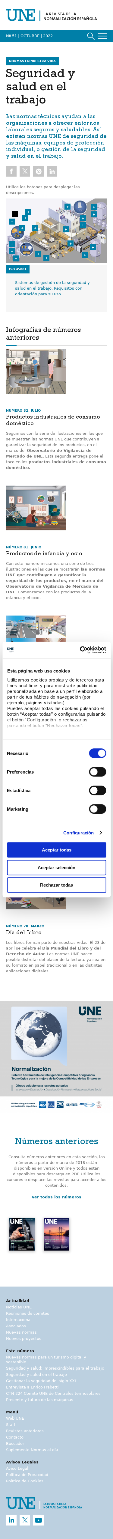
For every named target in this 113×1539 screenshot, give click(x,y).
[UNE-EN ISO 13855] (66, 229)
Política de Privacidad (27, 1474)
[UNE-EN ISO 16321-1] (12, 251)
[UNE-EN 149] (38, 254)
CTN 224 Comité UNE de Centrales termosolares (53, 1393)
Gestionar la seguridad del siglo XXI (41, 1381)
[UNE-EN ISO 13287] (25, 218)
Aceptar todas (56, 849)
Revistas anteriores (25, 1431)
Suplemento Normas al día (32, 1450)
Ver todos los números (56, 1197)
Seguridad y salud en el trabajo (36, 1374)
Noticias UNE (19, 1307)
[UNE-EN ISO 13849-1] (93, 247)
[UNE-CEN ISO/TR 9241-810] (85, 255)
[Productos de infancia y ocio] (36, 507)
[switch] (97, 772)
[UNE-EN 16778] (22, 228)
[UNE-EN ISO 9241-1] (83, 218)
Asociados (16, 1326)
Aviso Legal (17, 1468)
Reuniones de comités (27, 1313)
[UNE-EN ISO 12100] (94, 214)
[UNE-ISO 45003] (28, 212)
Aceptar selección (56, 867)
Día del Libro (24, 933)
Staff (10, 1424)
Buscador (15, 1443)
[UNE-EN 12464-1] (83, 225)
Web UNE (15, 1418)
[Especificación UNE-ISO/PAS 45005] (12, 222)
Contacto (15, 1437)
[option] (56, 1057)
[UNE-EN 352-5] (16, 258)
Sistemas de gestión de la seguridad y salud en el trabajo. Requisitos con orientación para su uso (52, 288)
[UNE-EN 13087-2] (12, 244)
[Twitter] (25, 1520)
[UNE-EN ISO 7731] (35, 228)
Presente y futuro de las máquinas (39, 1399)
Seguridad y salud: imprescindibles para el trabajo (55, 1368)
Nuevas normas (21, 1332)
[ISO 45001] (15, 214)
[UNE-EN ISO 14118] (94, 207)
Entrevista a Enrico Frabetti (32, 1387)
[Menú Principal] (102, 36)
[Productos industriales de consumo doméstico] (36, 371)
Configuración (78, 832)
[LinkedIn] (11, 1520)
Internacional (19, 1319)
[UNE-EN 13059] (70, 243)
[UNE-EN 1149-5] (46, 258)
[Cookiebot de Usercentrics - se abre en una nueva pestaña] (80, 650)
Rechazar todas (56, 884)
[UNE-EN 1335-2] (67, 207)
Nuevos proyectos (23, 1338)
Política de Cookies (24, 1481)
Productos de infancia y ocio (44, 554)
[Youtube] (38, 1520)
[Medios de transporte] (36, 638)
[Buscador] (91, 36)
